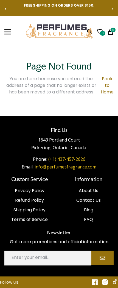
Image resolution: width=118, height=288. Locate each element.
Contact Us (88, 200)
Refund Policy (29, 200)
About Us (88, 190)
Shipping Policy (29, 210)
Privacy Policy (29, 190)
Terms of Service (29, 219)
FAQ (88, 219)
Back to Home (107, 85)
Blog (88, 210)
